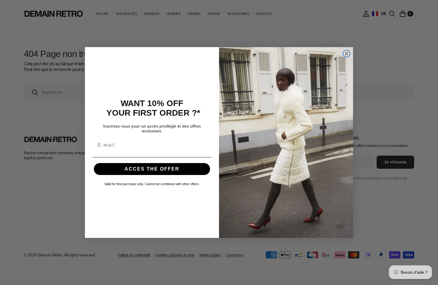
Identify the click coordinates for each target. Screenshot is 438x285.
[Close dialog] (346, 53)
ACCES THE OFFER (152, 168)
